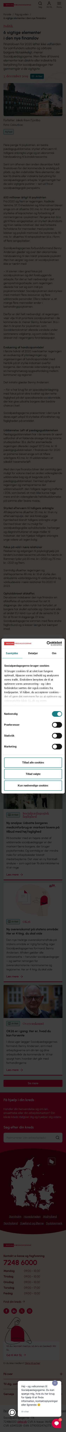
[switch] (57, 725)
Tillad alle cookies (33, 762)
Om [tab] (54, 653)
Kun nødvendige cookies (33, 785)
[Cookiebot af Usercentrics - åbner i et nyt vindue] (47, 643)
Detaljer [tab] (33, 653)
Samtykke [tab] (12, 653)
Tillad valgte (33, 773)
